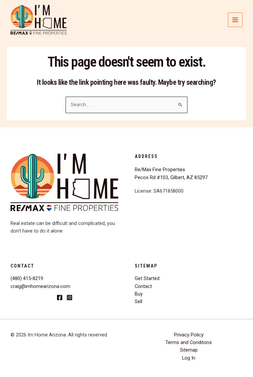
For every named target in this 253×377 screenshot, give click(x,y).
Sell (138, 301)
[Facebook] (60, 297)
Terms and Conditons (188, 342)
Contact (143, 286)
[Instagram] (69, 297)
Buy (139, 294)
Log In (188, 358)
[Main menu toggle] (235, 20)
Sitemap (189, 350)
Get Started (147, 278)
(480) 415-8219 (27, 278)
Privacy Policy (189, 335)
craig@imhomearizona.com (40, 286)
